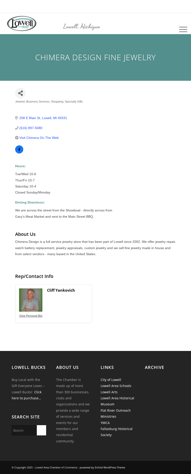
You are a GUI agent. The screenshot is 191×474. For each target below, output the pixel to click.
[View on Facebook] (19, 152)
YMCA (105, 423)
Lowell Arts (109, 392)
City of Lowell (111, 379)
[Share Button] (20, 93)
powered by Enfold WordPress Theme (102, 467)
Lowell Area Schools (116, 386)
